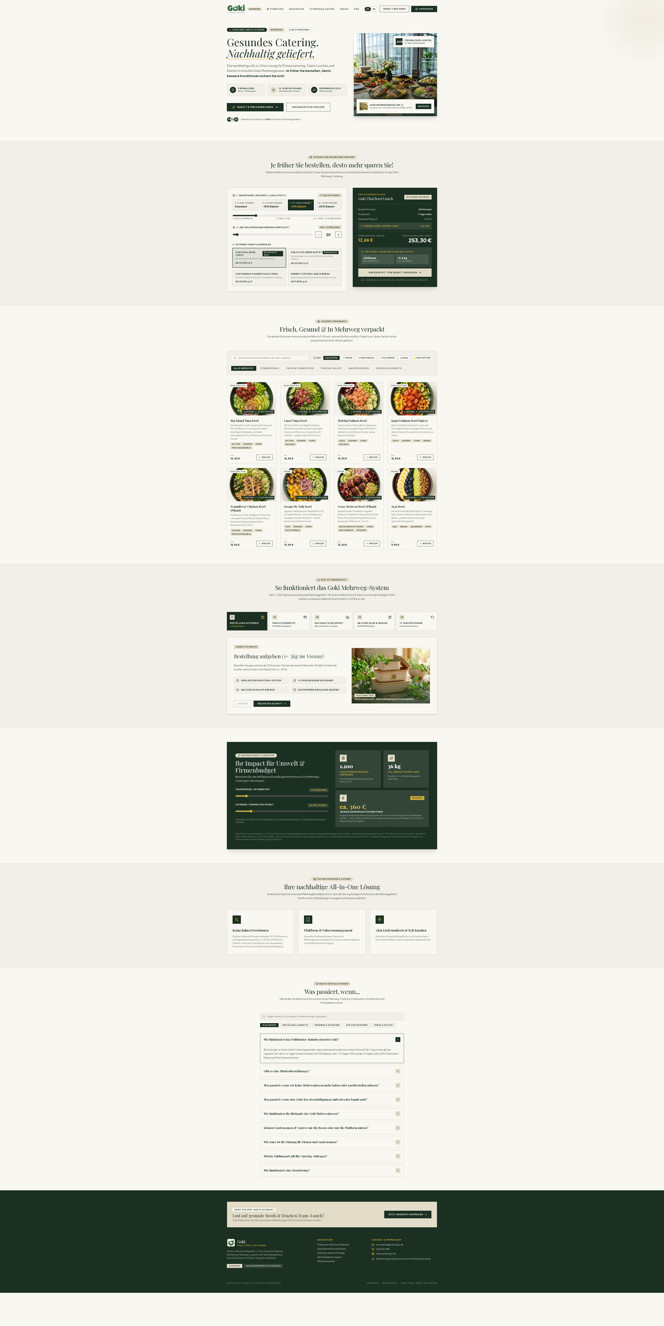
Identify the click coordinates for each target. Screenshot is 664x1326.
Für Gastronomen (357, 1025)
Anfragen (423, 106)
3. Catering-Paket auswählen (252, 244)
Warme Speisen (359, 368)
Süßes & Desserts (389, 368)
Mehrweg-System (324, 9)
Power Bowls (269, 368)
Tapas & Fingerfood (300, 368)
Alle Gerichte (243, 368)
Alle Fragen (269, 1025)
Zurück (243, 703)
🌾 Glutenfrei (387, 358)
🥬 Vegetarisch (366, 358)
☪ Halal (404, 358)
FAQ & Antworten (326, 1261)
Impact (344, 9)
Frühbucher (277, 9)
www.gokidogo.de (386, 1253)
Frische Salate (331, 368)
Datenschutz (389, 1283)
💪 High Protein (422, 358)
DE (367, 9)
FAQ (356, 9)
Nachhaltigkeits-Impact (329, 1257)
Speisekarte (296, 9)
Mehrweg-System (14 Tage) (331, 1253)
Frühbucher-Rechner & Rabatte (333, 1244)
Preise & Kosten (383, 1025)
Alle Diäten (331, 358)
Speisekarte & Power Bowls (331, 1249)
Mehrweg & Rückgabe (327, 1025)
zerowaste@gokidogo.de (389, 1244)
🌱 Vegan (347, 358)
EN (374, 9)
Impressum (373, 1283)
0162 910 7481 (383, 1249)
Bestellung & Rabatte (295, 1025)
